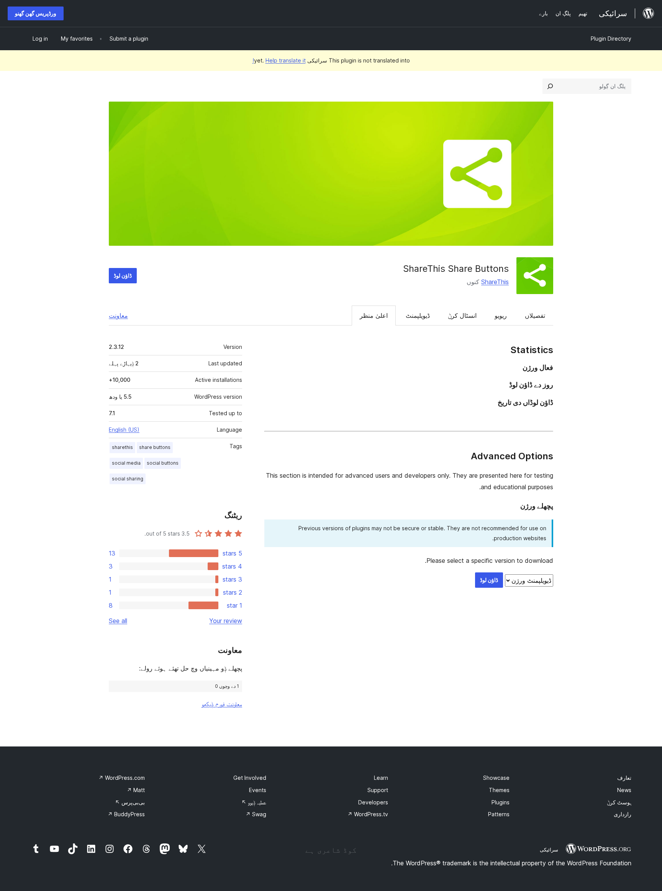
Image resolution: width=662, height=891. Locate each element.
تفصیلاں (535, 315)
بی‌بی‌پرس (130, 802)
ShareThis (495, 282)
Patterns (499, 814)
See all (118, 621)
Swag (256, 814)
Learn (381, 777)
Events (257, 790)
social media (126, 463)
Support (377, 790)
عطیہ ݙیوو (253, 802)
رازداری (622, 814)
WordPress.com (121, 777)
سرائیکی (549, 850)
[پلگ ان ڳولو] (550, 86)
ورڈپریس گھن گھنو (35, 13)
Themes (499, 790)
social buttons (163, 463)
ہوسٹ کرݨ (619, 802)
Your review (225, 621)
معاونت (118, 315)
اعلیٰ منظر (374, 315)
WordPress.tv (367, 814)
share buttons (154, 447)
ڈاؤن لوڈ (123, 275)
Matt (136, 790)
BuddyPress (126, 814)
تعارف (624, 777)
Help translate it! (279, 60)
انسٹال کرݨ (462, 315)
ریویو (501, 315)
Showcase (496, 777)
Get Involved (249, 777)
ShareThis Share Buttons (456, 268)
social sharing (127, 479)
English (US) (124, 429)
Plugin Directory (611, 38)
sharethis (122, 447)
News (624, 790)
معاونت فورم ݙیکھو (222, 704)
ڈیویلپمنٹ (418, 315)
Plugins (501, 802)
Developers (373, 802)
